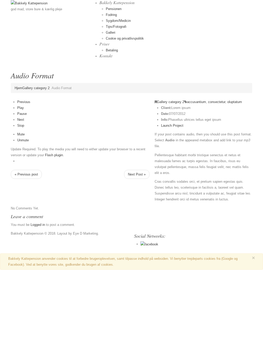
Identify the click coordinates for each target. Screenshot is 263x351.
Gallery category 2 (36, 88)
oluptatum (234, 102)
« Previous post (26, 174)
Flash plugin (54, 155)
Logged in (38, 225)
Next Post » (137, 174)
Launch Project (172, 125)
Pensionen (113, 9)
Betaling (112, 50)
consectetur (216, 102)
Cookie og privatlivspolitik (125, 38)
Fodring (111, 15)
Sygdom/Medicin (118, 21)
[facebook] (149, 244)
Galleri (110, 32)
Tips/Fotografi (116, 27)
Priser (104, 44)
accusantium (196, 102)
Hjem (18, 88)
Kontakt (105, 55)
